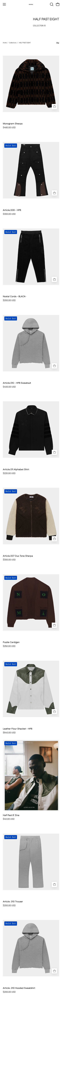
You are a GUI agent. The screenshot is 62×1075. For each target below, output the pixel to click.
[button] (51, 4)
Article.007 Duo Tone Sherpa (18, 556)
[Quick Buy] (54, 106)
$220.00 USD (9, 473)
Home (5, 43)
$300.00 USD (9, 214)
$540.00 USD (9, 732)
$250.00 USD (9, 646)
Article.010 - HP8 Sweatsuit (17, 383)
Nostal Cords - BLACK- (14, 296)
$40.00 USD (8, 819)
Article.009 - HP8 (12, 210)
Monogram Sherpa (12, 124)
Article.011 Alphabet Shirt (16, 469)
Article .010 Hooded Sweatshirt (19, 988)
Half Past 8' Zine (11, 815)
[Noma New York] (31, 4)
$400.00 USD (9, 387)
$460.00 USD (9, 127)
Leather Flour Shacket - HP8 (17, 729)
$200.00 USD (9, 300)
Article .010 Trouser (13, 902)
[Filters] (58, 42)
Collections (12, 43)
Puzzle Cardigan (11, 642)
